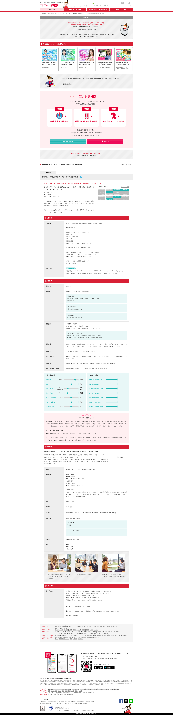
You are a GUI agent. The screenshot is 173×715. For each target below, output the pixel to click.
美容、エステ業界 (75, 633)
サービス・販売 (67, 689)
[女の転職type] (43, 703)
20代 (56, 639)
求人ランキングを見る (75, 9)
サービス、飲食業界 (116, 631)
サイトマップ (90, 5)
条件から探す (43, 692)
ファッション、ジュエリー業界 (62, 633)
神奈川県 (66, 630)
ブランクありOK (82, 635)
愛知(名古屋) (71, 691)
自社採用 (85, 703)
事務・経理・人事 (84, 689)
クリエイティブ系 (115, 626)
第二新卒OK (58, 635)
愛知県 (79, 630)
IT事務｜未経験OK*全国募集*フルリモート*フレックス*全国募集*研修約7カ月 (105, 63)
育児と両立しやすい (72, 635)
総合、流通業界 (85, 633)
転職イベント (56, 694)
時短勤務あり (124, 635)
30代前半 (75, 639)
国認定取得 (91, 692)
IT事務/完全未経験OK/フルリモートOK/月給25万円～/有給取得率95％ (86, 63)
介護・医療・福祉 (114, 689)
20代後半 (61, 639)
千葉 (63, 691)
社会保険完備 (58, 637)
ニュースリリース (81, 701)
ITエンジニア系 (95, 626)
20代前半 (66, 639)
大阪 (66, 691)
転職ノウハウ (43, 694)
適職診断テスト (70, 694)
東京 (49, 691)
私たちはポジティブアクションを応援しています (84, 710)
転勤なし (64, 635)
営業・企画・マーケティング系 (73, 626)
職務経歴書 (63, 694)
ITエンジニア (106, 689)
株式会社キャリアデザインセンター (54, 703)
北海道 (96, 630)
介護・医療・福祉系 (105, 626)
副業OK (60, 692)
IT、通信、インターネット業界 (62, 631)
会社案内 (76, 703)
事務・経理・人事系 (60, 626)
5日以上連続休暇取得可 (93, 637)
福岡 (76, 691)
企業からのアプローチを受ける (98, 9)
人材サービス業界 (75, 631)
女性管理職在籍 (99, 635)
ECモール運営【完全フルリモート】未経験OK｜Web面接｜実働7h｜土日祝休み (49, 63)
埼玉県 (70, 630)
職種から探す (43, 689)
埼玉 (59, 691)
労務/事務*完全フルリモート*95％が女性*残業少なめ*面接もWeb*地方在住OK (123, 63)
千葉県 (74, 630)
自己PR (50, 694)
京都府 (91, 630)
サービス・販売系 (86, 626)
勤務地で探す (43, 691)
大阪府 (61, 630)
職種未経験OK (90, 635)
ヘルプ (84, 5)
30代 (71, 639)
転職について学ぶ (121, 9)
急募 (70, 637)
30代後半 (80, 639)
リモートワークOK (52, 692)
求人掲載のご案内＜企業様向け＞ (101, 5)
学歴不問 (106, 635)
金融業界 (99, 631)
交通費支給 (65, 637)
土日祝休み (111, 635)
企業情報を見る (67, 84)
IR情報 (80, 703)
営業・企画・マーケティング (55, 689)
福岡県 (83, 630)
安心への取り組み (52, 701)
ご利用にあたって (44, 701)
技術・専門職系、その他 (61, 628)
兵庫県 (87, 630)
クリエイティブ (75, 689)
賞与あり (74, 637)
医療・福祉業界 (106, 631)
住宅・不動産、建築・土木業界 (88, 631)
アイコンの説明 (125, 187)
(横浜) (55, 691)
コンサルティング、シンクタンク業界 (99, 633)
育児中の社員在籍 (82, 637)
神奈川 (52, 691)
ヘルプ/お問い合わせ (89, 701)
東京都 (56, 630)
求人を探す (52, 9)
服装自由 (117, 635)
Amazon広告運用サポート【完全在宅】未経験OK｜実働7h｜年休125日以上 (68, 63)
